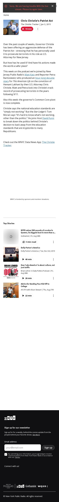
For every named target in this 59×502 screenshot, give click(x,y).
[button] (29, 236)
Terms (17, 457)
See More (36, 435)
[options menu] (37, 29)
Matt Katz (30, 74)
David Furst (48, 118)
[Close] (52, 6)
